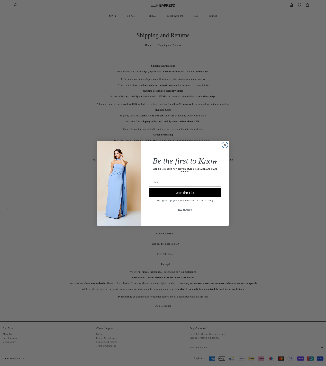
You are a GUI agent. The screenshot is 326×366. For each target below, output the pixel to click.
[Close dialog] (225, 145)
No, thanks (185, 210)
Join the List (185, 193)
